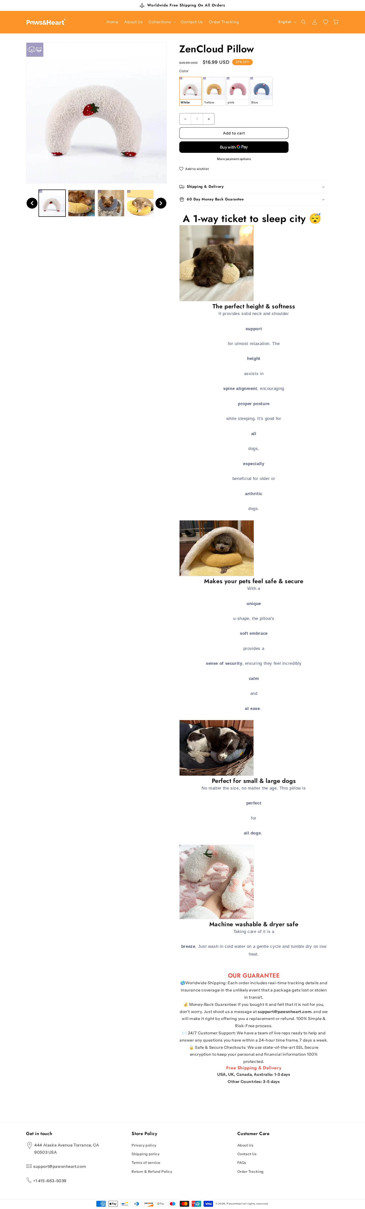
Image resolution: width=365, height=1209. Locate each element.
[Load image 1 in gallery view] (52, 203)
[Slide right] (160, 203)
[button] (162, 22)
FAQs (241, 1163)
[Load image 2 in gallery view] (81, 203)
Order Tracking (250, 1171)
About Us (245, 1145)
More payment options (234, 159)
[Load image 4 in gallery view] (140, 203)
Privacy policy (144, 1145)
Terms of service (146, 1163)
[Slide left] (32, 203)
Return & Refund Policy (152, 1171)
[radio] (190, 91)
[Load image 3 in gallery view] (111, 203)
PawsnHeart (235, 1203)
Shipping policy (145, 1154)
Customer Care (253, 1134)
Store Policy (144, 1134)
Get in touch (39, 1134)
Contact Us (247, 1154)
